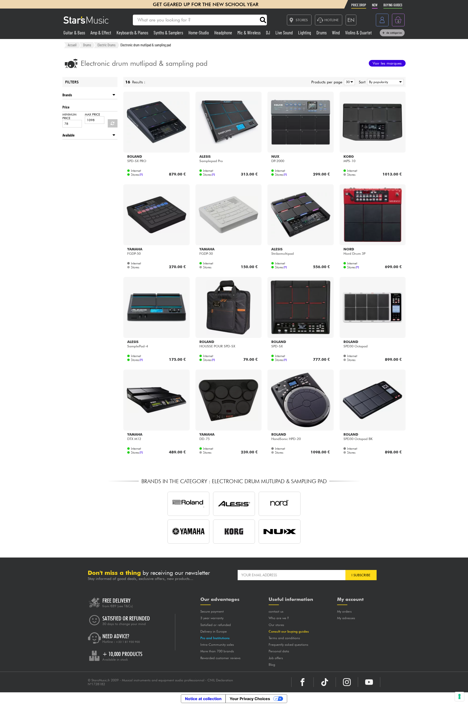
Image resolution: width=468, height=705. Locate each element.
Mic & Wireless (249, 32)
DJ (268, 32)
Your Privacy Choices (250, 698)
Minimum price (69, 116)
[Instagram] (347, 682)
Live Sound (284, 32)
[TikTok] (325, 682)
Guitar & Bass (74, 32)
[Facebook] (302, 682)
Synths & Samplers (169, 32)
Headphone (223, 32)
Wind (336, 32)
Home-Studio (199, 32)
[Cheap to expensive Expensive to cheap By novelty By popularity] (384, 82)
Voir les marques (387, 63)
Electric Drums (107, 45)
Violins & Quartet (358, 32)
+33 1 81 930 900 (128, 642)
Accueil (72, 45)
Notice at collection (203, 698)
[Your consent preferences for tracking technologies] (459, 696)
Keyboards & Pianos (133, 32)
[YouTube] (369, 682)
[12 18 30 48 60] (348, 82)
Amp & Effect (101, 32)
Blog (272, 664)
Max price (92, 114)
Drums (322, 32)
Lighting (305, 32)
